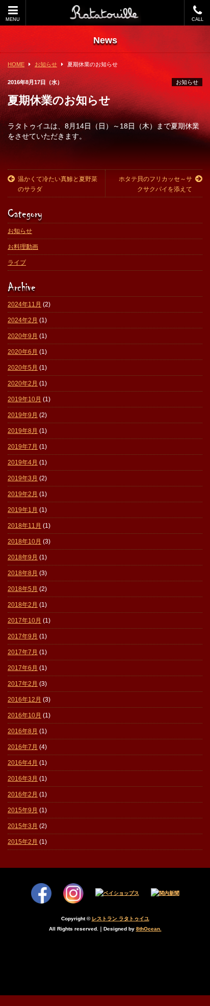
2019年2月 (23, 494)
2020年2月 (23, 383)
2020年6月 (23, 351)
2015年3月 (23, 826)
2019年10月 (24, 399)
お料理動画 (23, 246)
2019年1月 (23, 509)
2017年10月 (24, 620)
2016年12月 (24, 699)
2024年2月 (23, 320)
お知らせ (187, 82)
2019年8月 (23, 430)
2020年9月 (23, 336)
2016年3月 (23, 778)
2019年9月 (23, 415)
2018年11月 (24, 525)
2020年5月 (23, 367)
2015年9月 (23, 810)
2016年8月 (23, 731)
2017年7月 (23, 652)
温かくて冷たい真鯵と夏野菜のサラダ (57, 184)
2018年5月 (23, 588)
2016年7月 (23, 747)
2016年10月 (24, 715)
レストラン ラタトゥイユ (120, 918)
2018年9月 (23, 557)
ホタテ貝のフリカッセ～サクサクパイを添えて (155, 184)
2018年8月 (23, 573)
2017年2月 (23, 683)
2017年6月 (23, 668)
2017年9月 (23, 636)
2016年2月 (23, 794)
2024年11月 (24, 304)
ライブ (17, 262)
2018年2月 (23, 604)
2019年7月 (23, 446)
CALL (197, 19)
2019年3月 (23, 478)
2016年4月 (23, 762)
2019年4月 (23, 462)
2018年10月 (24, 541)
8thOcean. (149, 929)
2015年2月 (23, 841)
